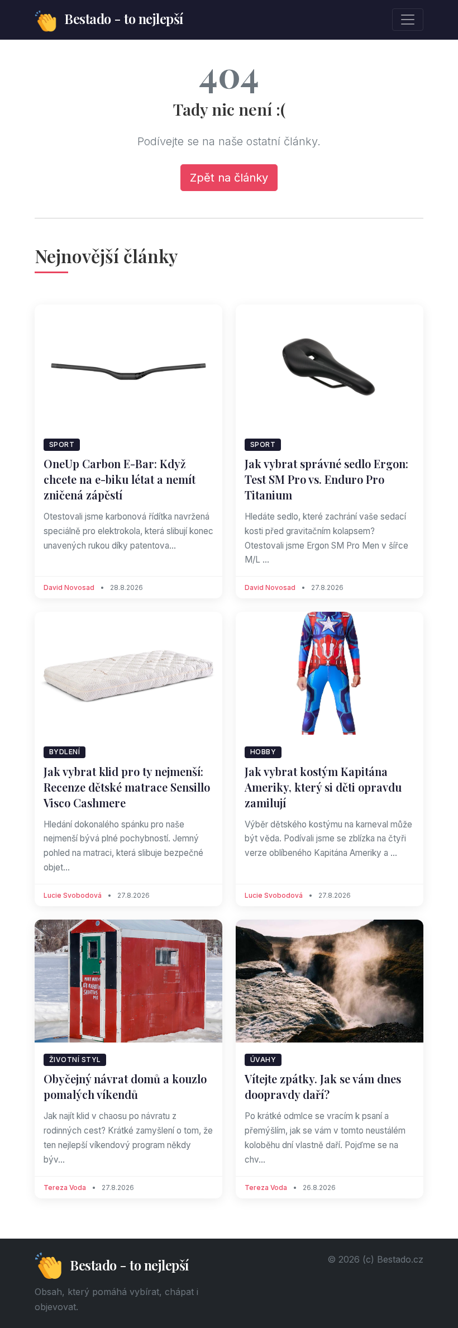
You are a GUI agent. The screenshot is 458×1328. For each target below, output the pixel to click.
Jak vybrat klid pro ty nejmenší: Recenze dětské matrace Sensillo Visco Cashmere (127, 787)
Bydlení (64, 752)
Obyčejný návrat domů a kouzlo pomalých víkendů (125, 1086)
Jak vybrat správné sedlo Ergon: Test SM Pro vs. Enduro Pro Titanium (326, 479)
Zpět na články (229, 177)
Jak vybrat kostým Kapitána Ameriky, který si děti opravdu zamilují (323, 787)
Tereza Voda (65, 1187)
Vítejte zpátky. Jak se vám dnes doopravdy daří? (323, 1086)
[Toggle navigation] (407, 19)
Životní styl (75, 1059)
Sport (62, 444)
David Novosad (69, 587)
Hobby (263, 752)
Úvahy (263, 1059)
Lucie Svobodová (73, 895)
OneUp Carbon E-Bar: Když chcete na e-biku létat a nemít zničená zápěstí (119, 479)
